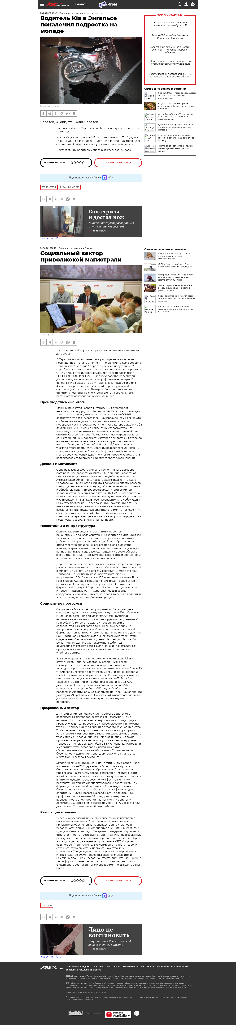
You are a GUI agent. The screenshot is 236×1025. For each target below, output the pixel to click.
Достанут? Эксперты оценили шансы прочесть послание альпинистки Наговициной (176, 127)
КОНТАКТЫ (98, 967)
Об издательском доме (78, 967)
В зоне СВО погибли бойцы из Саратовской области (170, 37)
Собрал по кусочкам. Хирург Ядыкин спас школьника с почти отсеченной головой (176, 298)
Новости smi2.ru (51, 238)
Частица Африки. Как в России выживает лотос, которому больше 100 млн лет (175, 309)
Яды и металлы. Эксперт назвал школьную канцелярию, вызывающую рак (174, 256)
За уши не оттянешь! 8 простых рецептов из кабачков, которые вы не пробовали (177, 106)
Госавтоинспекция (49, 106)
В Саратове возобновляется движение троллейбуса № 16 (170, 24)
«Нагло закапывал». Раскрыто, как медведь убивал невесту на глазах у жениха (176, 148)
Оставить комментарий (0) (118, 163)
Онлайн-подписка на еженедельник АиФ (168, 967)
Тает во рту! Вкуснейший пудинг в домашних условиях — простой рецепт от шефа (175, 288)
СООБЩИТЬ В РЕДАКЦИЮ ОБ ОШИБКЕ (83, 970)
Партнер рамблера (93, 1013)
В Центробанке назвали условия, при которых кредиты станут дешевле (170, 62)
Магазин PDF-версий (133, 967)
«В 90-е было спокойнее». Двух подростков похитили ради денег (175, 265)
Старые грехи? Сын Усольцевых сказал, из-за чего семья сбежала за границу (176, 138)
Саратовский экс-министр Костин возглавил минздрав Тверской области (170, 50)
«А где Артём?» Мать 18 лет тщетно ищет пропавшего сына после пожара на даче (175, 116)
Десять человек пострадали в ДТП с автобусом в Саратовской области (170, 75)
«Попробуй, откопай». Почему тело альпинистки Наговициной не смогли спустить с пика (176, 277)
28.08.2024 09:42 (48, 13)
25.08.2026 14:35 (48, 248)
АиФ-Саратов (47, 334)
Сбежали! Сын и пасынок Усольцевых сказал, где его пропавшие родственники (177, 95)
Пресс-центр (113, 967)
